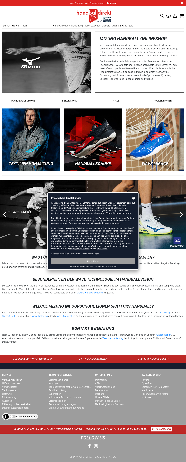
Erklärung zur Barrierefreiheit (16, 404)
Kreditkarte (147, 390)
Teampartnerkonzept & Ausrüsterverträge (70, 387)
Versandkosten (9, 387)
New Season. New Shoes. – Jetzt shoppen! (93, 3)
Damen (6, 25)
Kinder (23, 25)
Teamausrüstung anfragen (62, 404)
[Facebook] (89, 446)
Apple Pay (147, 383)
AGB (97, 383)
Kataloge (53, 383)
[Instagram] (96, 446)
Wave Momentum (66, 316)
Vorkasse (146, 397)
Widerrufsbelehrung (105, 387)
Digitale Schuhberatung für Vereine (66, 407)
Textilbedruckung (57, 390)
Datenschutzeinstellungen (15, 407)
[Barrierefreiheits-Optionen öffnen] (5, 416)
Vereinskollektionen (59, 380)
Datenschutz (101, 390)
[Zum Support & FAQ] (168, 15)
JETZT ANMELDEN (161, 429)
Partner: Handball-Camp (107, 400)
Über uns (99, 393)
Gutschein (7, 400)
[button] (162, 16)
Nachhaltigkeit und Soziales (109, 404)
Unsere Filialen (102, 397)
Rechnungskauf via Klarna (155, 393)
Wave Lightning (40, 316)
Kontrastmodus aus (26, 416)
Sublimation (55, 393)
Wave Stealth (9, 316)
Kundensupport (163, 334)
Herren (15, 25)
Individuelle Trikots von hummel (65, 397)
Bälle (87, 25)
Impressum (101, 380)
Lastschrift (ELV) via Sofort (155, 387)
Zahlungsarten (9, 390)
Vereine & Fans (119, 25)
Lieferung (7, 393)
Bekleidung (77, 25)
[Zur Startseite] (93, 15)
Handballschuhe (61, 25)
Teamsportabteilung (113, 338)
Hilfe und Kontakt (11, 383)
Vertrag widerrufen (12, 380)
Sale (131, 25)
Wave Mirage (164, 312)
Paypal (145, 380)
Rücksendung (9, 397)
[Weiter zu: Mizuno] (31, 139)
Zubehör (95, 25)
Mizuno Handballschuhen (90, 292)
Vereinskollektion (57, 400)
